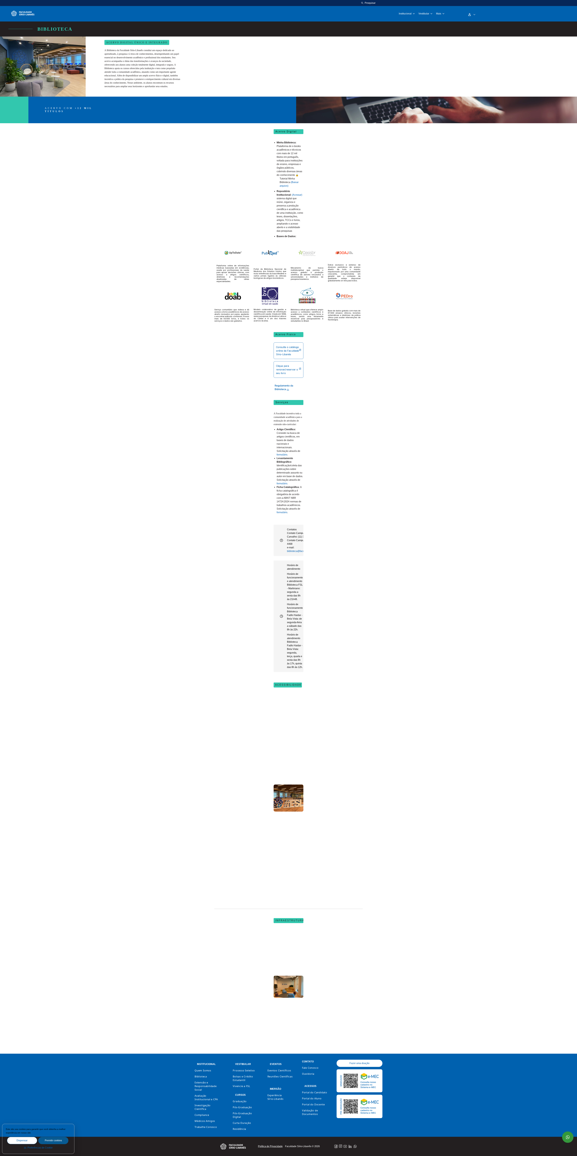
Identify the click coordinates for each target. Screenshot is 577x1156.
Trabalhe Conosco (206, 1127)
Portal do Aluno (312, 1098)
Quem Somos (203, 1070)
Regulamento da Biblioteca (284, 387)
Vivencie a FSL (241, 1086)
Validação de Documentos (310, 1112)
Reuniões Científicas (280, 1076)
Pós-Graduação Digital (242, 1115)
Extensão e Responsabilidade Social (206, 1086)
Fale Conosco (310, 1067)
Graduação (239, 1101)
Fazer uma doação (359, 1063)
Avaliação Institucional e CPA (206, 1097)
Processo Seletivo (244, 1070)
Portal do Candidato (314, 1092)
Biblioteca (201, 1076)
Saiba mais (37, 1133)
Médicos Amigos (205, 1121)
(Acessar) (297, 195)
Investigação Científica (203, 1107)
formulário (282, 454)
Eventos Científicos (279, 1070)
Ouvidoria (308, 1073)
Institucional (405, 13)
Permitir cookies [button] (53, 1140)
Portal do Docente (313, 1104)
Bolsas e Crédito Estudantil (243, 1078)
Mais (438, 13)
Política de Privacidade (270, 1146)
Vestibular (423, 13)
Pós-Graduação (242, 1107)
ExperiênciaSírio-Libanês (275, 1097)
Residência (239, 1129)
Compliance (202, 1115)
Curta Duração (242, 1123)
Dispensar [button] (22, 1140)
